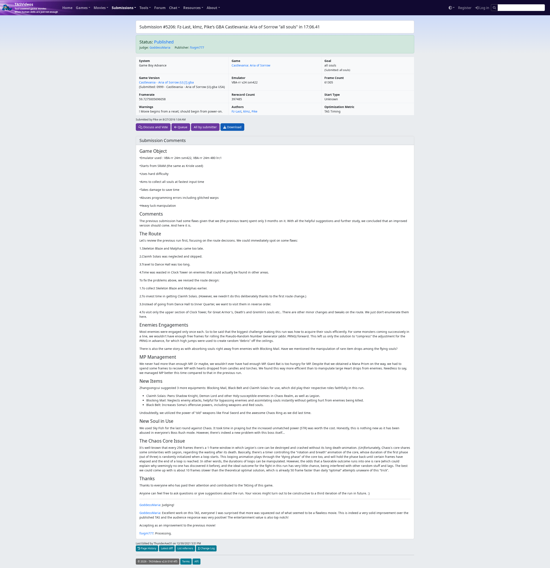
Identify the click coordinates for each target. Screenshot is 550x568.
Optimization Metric (339, 107)
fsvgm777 (197, 47)
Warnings (146, 107)
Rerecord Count (243, 95)
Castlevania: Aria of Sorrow (251, 65)
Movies (100, 7)
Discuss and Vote (155, 127)
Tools (143, 7)
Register (465, 7)
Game (236, 61)
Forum (160, 7)
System (144, 61)
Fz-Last (236, 111)
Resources (192, 7)
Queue (182, 127)
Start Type (332, 95)
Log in (483, 7)
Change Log (207, 548)
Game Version (149, 78)
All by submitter (205, 127)
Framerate (146, 95)
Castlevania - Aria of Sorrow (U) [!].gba (166, 82)
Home (67, 7)
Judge (143, 47)
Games (82, 7)
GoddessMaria (160, 47)
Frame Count (334, 78)
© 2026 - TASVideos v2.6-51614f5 (157, 561)
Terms (186, 561)
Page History (148, 548)
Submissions (122, 7)
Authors (238, 107)
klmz (246, 111)
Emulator (238, 78)
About (212, 7)
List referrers (185, 548)
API (196, 561)
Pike (254, 111)
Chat (173, 7)
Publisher (181, 47)
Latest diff (167, 548)
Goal (327, 61)
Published (164, 42)
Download (233, 127)
